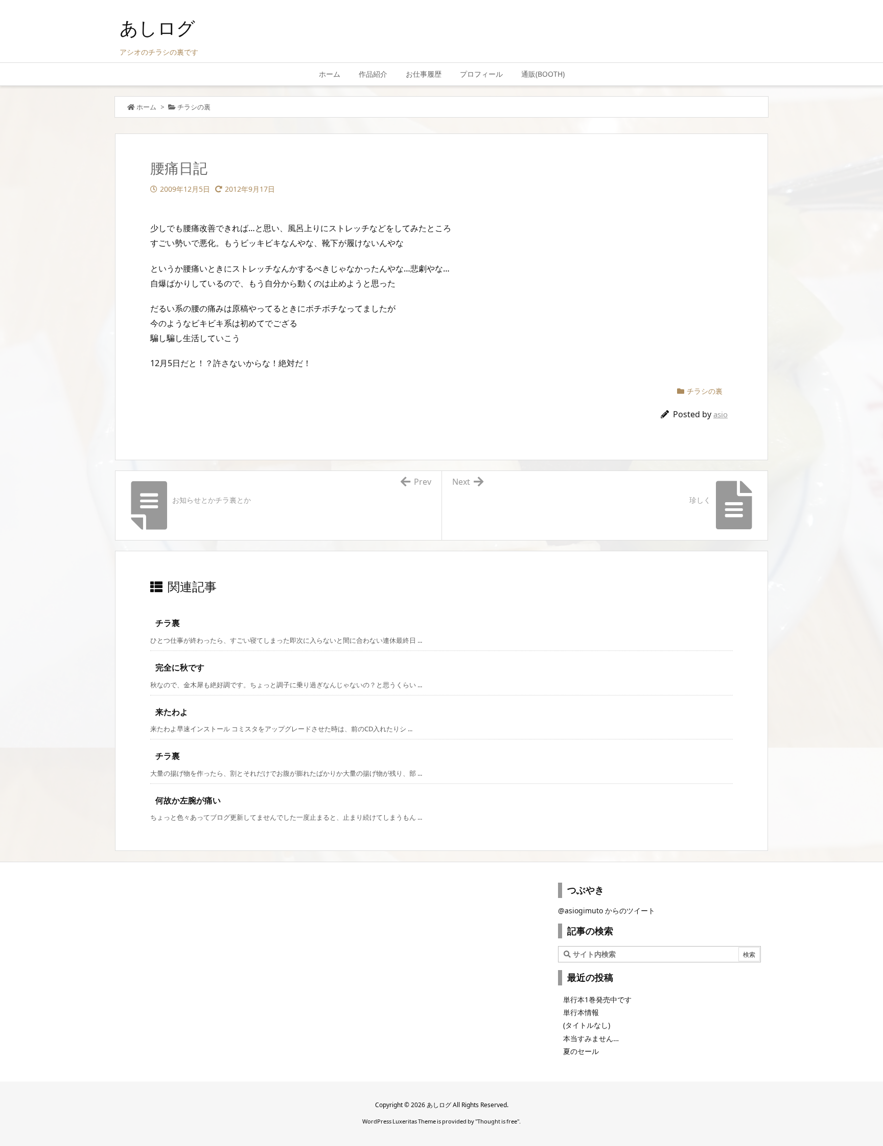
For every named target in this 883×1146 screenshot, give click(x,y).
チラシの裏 (194, 106)
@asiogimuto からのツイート (606, 910)
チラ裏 (167, 622)
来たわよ (171, 711)
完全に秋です (179, 667)
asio (720, 414)
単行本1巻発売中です (597, 999)
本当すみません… (591, 1038)
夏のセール (581, 1051)
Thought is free (497, 1121)
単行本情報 (581, 1012)
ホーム (146, 106)
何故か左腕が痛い (188, 800)
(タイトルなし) (586, 1025)
